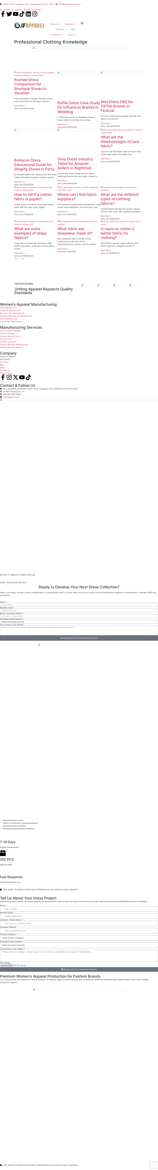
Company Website (8, 927)
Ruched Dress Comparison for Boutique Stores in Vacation (30, 86)
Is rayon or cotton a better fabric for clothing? (117, 233)
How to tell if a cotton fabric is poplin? (33, 196)
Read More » (19, 106)
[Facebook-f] (3, 14)
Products (60, 29)
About (70, 35)
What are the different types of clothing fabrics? (120, 199)
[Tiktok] (22, 14)
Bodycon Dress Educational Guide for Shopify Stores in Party (34, 164)
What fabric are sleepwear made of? (75, 230)
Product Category (8, 934)
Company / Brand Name (11, 920)
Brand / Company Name (11, 613)
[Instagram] (35, 14)
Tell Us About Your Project (11, 625)
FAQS (73, 29)
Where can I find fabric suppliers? (77, 196)
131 (22, 258)
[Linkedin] (28, 14)
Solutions (69, 24)
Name (3, 602)
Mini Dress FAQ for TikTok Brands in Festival (117, 106)
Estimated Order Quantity (11, 619)
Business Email (6, 608)
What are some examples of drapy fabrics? (30, 233)
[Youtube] (16, 14)
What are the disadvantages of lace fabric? (120, 141)
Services (54, 24)
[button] (82, 23)
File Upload (5, 963)
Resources (56, 35)
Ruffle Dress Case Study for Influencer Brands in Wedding (78, 107)
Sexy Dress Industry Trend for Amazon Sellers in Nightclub (75, 163)
